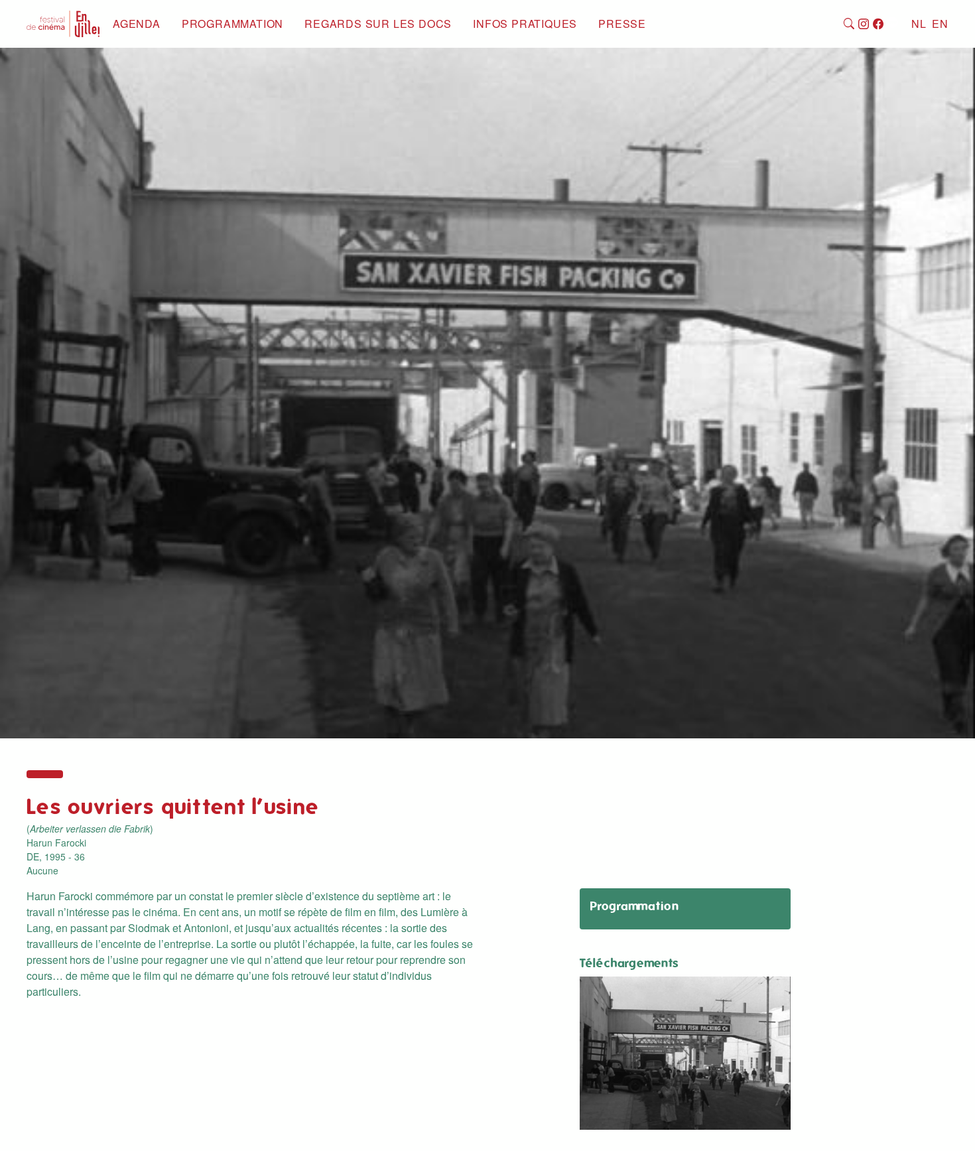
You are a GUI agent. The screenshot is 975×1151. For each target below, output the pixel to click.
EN (940, 23)
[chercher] (849, 24)
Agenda (137, 23)
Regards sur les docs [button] (378, 23)
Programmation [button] (232, 23)
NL (919, 23)
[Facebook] (878, 24)
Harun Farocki (56, 842)
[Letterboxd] (892, 24)
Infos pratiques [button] (525, 23)
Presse (622, 23)
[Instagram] (864, 24)
